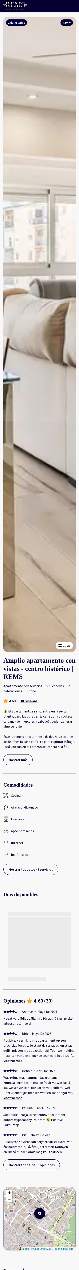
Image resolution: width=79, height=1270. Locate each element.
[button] (45, 1224)
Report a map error (63, 1248)
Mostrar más (12, 1060)
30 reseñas (28, 701)
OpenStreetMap (42, 1248)
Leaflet (25, 1248)
